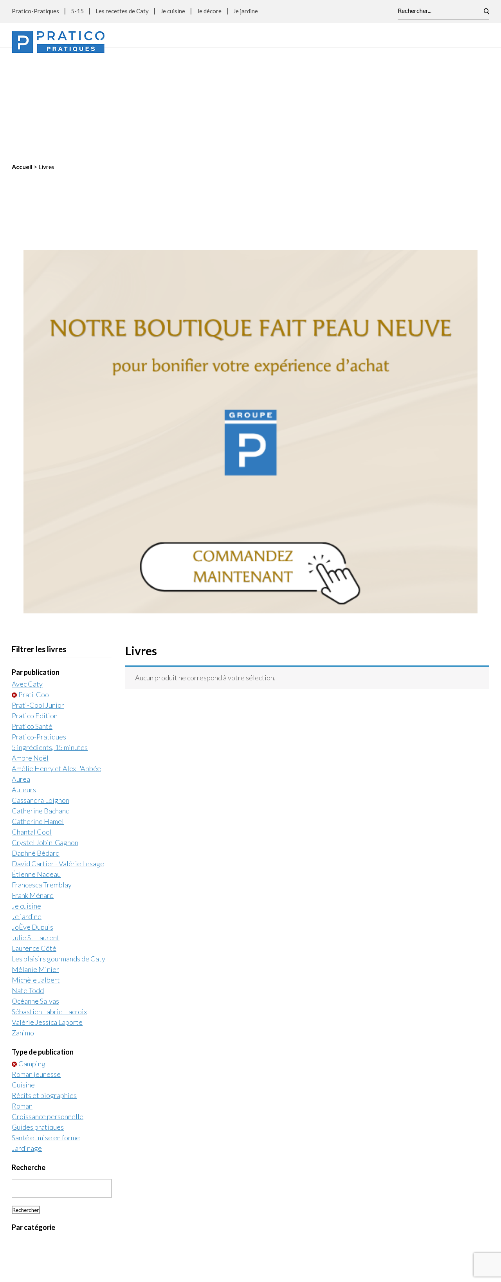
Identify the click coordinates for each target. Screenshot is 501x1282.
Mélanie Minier (35, 870)
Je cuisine (172, 10)
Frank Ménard (33, 796)
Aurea (21, 680)
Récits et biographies (44, 996)
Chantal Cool (32, 733)
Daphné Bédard (35, 754)
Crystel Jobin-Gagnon (45, 743)
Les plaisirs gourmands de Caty (58, 860)
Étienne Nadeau (36, 775)
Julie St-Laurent (35, 839)
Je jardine (245, 10)
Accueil (22, 68)
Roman (22, 1007)
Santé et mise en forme (46, 1039)
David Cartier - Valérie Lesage (58, 765)
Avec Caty (27, 585)
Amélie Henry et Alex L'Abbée (56, 669)
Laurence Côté (34, 849)
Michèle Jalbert (36, 881)
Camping (31, 965)
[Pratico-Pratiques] (58, 42)
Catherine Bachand (41, 712)
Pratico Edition (35, 617)
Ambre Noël (30, 659)
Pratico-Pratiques (35, 10)
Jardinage (27, 1049)
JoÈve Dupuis (32, 828)
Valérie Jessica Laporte (47, 923)
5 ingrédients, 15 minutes (50, 648)
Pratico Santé (32, 627)
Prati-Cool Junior (38, 606)
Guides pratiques (38, 1028)
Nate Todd (28, 891)
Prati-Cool (34, 595)
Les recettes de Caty (122, 10)
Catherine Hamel (38, 722)
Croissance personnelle (47, 1017)
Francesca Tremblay (42, 786)
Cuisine (23, 986)
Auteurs (24, 691)
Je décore (209, 10)
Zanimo (23, 934)
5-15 (77, 10)
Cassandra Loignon (40, 701)
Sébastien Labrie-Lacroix (49, 913)
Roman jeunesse (36, 975)
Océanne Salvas (35, 902)
